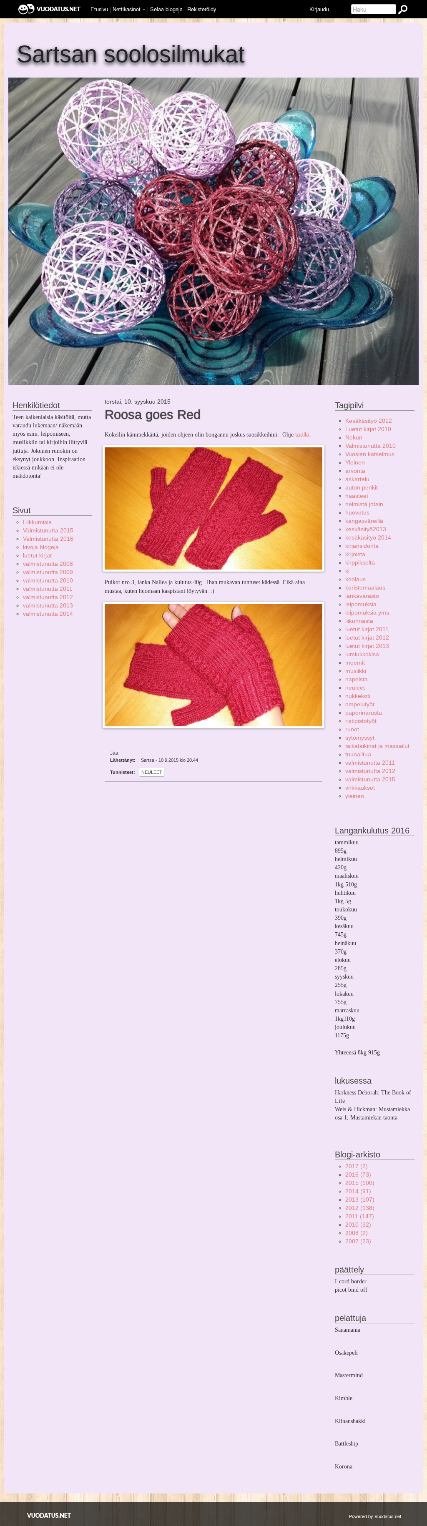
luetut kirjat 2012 (367, 637)
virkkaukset (360, 787)
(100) (359, 1183)
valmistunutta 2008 (48, 563)
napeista (356, 679)
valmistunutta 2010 (48, 580)
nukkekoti (357, 696)
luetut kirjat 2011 (367, 629)
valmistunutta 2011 (48, 588)
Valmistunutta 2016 (48, 538)
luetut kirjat (37, 555)
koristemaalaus (365, 587)
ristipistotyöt (361, 721)
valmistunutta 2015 (370, 779)
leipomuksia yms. (368, 612)
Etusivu (99, 9)
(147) (359, 1216)
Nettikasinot (127, 9)
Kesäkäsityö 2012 (368, 420)
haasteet (356, 495)
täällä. (304, 434)
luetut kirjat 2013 (367, 646)
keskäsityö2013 (365, 529)
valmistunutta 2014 (48, 613)
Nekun (353, 437)
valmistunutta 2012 (48, 597)
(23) (358, 1241)
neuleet (151, 772)
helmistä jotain (364, 504)
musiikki (355, 671)
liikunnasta (359, 620)
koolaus (355, 579)
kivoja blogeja (41, 547)
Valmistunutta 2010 (370, 445)
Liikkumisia (37, 522)
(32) (358, 1224)
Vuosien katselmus (369, 454)
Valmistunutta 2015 (48, 530)
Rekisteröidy (201, 9)
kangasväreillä (364, 520)
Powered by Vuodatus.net (375, 1516)
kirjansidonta (362, 545)
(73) (358, 1174)
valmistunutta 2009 (48, 572)
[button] (144, 9)
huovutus (357, 512)
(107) (359, 1199)
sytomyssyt (359, 737)
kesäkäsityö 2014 (368, 537)
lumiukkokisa (362, 654)
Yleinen (355, 462)
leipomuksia (361, 604)
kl (347, 570)
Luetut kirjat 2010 (368, 429)
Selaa (166, 9)
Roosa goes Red (153, 415)
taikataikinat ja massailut (377, 746)
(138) (359, 1208)
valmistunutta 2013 (48, 605)
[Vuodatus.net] (49, 1515)
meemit (355, 662)
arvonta (355, 470)
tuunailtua (358, 754)
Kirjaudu (319, 9)
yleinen (354, 796)
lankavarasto (362, 595)
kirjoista (355, 554)
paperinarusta (363, 712)
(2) (356, 1166)
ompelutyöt (359, 704)
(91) (358, 1191)
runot (352, 729)
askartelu (357, 479)
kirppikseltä (360, 562)
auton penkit (361, 487)
